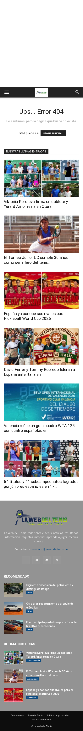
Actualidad (32, 678)
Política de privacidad (58, 715)
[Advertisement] (41, 43)
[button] (6, 92)
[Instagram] (36, 560)
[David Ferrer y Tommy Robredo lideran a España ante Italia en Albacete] (41, 346)
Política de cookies (41, 719)
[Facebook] (26, 560)
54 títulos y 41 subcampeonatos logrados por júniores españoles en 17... (41, 484)
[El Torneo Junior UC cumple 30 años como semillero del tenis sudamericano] (41, 234)
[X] (57, 560)
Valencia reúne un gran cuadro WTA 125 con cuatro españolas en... (39, 428)
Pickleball (31, 697)
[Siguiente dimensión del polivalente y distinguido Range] (13, 590)
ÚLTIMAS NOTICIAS (19, 644)
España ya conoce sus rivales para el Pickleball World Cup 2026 (36, 316)
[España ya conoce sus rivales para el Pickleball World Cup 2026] (41, 290)
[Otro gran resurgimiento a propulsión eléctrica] (13, 608)
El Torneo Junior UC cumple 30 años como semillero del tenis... (36, 260)
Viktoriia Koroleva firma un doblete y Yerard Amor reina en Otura (36, 204)
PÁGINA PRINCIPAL (53, 133)
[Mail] (47, 560)
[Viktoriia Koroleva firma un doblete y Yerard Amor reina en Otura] (41, 178)
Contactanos (17, 715)
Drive (29, 592)
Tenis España (33, 660)
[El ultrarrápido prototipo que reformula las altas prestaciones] (13, 627)
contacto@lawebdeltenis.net (50, 549)
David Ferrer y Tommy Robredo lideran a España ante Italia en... (39, 372)
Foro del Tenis (35, 715)
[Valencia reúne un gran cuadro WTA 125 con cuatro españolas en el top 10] (41, 402)
